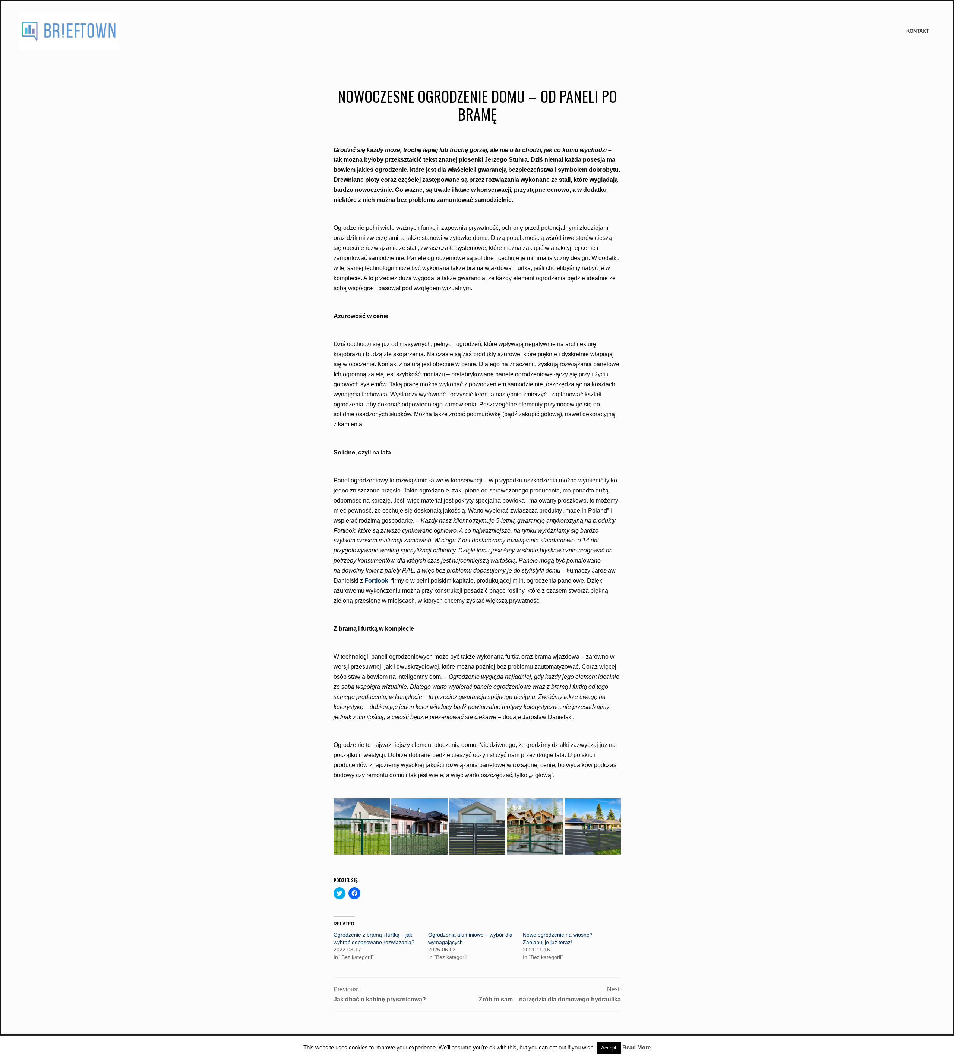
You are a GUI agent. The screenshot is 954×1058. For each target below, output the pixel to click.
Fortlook (376, 580)
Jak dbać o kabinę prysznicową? (380, 999)
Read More (636, 1047)
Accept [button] (608, 1048)
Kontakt (917, 31)
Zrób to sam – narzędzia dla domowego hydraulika (550, 999)
